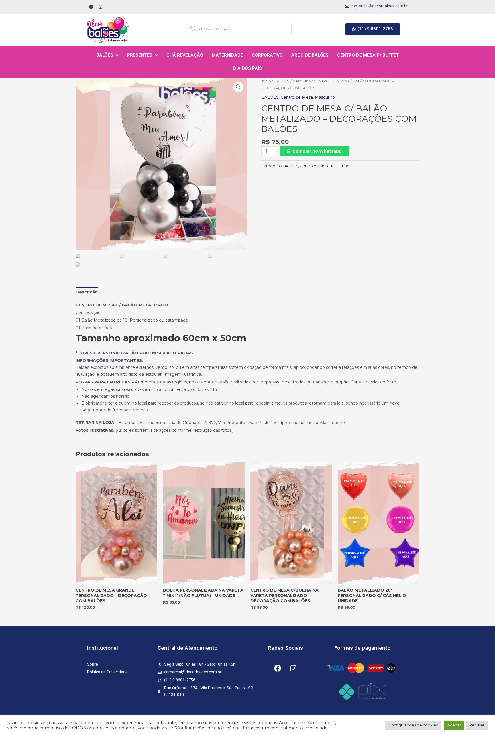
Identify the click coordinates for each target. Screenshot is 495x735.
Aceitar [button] (454, 725)
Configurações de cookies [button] (413, 725)
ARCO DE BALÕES (310, 55)
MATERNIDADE (227, 55)
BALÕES (104, 55)
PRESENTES (139, 55)
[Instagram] (101, 7)
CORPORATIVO (267, 55)
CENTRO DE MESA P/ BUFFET (368, 55)
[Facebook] (91, 7)
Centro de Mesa (297, 97)
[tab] (87, 292)
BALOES (282, 81)
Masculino (301, 81)
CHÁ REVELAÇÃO (184, 55)
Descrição (87, 292)
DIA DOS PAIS (247, 68)
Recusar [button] (476, 725)
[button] (372, 29)
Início (266, 81)
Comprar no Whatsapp (317, 151)
